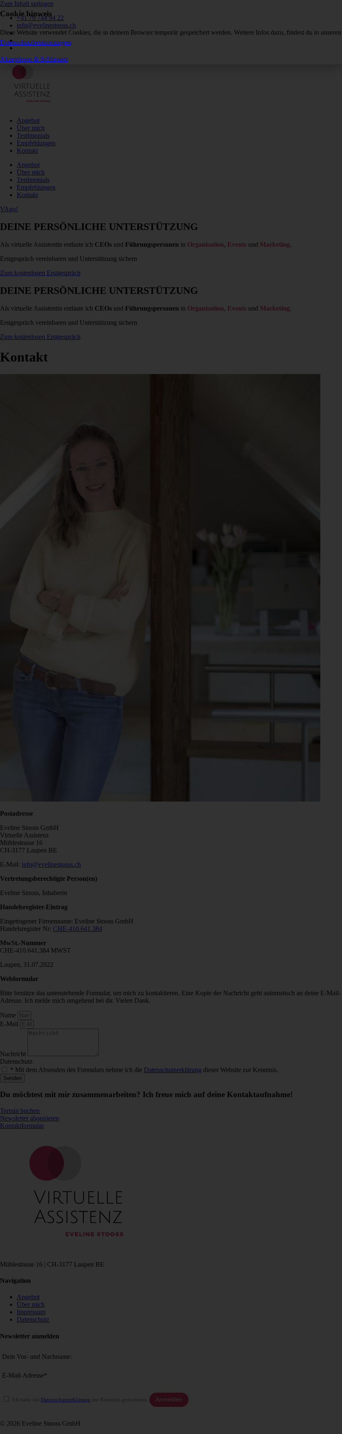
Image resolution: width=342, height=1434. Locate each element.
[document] (171, 717)
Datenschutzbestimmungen (35, 42)
